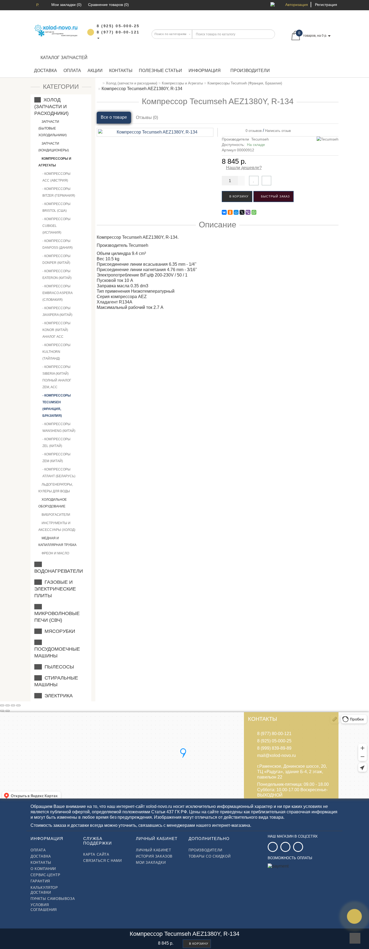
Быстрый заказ (275, 196)
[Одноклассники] (230, 212)
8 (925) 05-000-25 (274, 741)
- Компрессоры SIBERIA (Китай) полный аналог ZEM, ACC (56, 377)
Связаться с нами (102, 861)
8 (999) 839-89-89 (274, 748)
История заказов (154, 856)
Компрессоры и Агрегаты (54, 162)
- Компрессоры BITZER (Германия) (58, 192)
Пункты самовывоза (53, 899)
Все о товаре (114, 117)
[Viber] (248, 212)
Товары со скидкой (209, 856)
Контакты (120, 70)
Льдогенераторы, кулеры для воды (55, 488)
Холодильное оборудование (52, 503)
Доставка (45, 70)
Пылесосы (58, 667)
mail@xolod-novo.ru (276, 755)
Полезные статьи (160, 70)
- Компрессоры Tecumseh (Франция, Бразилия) (56, 406)
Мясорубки (58, 631)
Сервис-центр (45, 875)
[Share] (7, 705)
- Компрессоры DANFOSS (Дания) (57, 244)
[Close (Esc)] (2, 705)
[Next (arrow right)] (7, 711)
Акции (95, 70)
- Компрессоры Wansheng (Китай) (58, 427)
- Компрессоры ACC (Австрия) (56, 177)
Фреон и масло (55, 553)
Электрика (57, 695)
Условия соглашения (44, 907)
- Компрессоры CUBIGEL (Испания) (56, 225)
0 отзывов (252, 131)
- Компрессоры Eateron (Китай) (57, 274)
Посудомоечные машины (57, 649)
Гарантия (40, 881)
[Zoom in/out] (18, 705)
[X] (242, 212)
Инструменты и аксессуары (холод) (56, 526)
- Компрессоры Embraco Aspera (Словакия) (57, 293)
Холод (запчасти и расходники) (51, 106)
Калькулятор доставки (44, 890)
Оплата (72, 70)
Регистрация (326, 4)
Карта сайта (96, 854)
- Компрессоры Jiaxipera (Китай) (57, 311)
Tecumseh (260, 139)
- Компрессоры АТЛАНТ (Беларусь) (58, 472)
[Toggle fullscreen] (13, 705)
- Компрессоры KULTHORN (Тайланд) (56, 351)
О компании (43, 869)
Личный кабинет (153, 850)
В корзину (238, 196)
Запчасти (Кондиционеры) (53, 147)
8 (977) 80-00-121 (274, 733)
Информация (205, 70)
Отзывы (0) (147, 117)
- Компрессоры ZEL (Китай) (56, 442)
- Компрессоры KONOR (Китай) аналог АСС (56, 330)
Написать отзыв (278, 131)
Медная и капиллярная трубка (57, 541)
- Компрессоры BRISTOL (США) (56, 207)
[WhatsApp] (253, 212)
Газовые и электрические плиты (55, 588)
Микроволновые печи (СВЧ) (57, 613)
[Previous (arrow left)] (2, 711)
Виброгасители (55, 515)
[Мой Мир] (236, 212)
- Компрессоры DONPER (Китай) (56, 259)
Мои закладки (151, 863)
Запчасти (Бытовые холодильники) (52, 128)
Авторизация (296, 4)
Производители (250, 70)
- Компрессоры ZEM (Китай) (56, 457)
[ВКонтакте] (224, 212)
